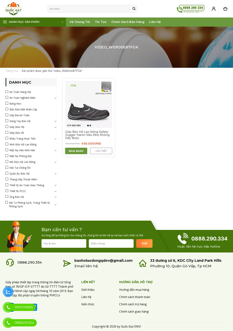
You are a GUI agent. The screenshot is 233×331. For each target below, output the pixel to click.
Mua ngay (76, 151)
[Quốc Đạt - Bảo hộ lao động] (23, 8)
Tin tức (101, 22)
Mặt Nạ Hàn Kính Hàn (22, 150)
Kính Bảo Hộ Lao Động (22, 144)
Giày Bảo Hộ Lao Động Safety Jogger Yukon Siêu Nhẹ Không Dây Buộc (87, 135)
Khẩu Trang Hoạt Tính (22, 138)
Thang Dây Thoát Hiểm (23, 179)
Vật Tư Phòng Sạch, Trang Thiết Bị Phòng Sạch (29, 204)
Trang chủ (11, 71)
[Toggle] (55, 98)
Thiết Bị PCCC (17, 191)
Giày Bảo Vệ (16, 132)
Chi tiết (101, 151)
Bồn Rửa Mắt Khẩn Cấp (23, 109)
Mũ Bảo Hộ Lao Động (22, 162)
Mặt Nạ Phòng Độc (20, 156)
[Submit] (134, 9)
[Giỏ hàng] (225, 9)
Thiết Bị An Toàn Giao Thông (26, 185)
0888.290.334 (29, 262)
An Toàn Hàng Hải (20, 92)
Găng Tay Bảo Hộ (19, 121)
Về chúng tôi (80, 22)
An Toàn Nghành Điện (22, 97)
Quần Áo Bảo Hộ (19, 173)
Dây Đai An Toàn (19, 115)
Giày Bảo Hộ (16, 127)
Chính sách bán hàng (127, 22)
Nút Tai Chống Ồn (20, 167)
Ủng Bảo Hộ (16, 197)
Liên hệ (155, 22)
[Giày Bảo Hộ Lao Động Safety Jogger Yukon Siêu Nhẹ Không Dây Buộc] (88, 104)
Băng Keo (15, 103)
